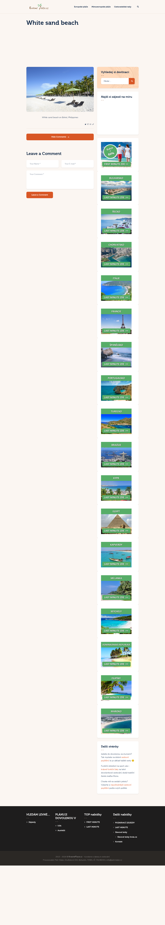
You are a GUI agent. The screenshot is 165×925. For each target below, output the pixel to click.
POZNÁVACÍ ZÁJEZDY (125, 823)
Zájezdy (32, 822)
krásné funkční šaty (109, 769)
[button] (93, 124)
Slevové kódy (121, 832)
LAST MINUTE (92, 827)
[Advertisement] (82, 50)
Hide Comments (59, 137)
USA (59, 826)
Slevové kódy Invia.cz (127, 837)
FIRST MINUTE (93, 822)
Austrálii (61, 830)
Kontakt (118, 842)
